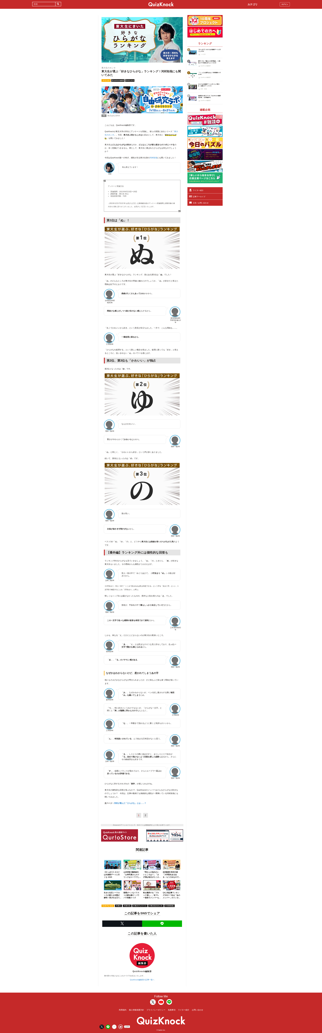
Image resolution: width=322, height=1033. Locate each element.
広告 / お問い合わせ (201, 203)
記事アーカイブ (199, 197)
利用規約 (122, 1010)
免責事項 (171, 1010)
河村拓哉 (153, 158)
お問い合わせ (197, 1010)
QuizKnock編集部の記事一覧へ (142, 980)
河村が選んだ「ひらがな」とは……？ (130, 803)
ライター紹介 (198, 190)
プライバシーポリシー (156, 1010)
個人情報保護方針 (136, 1010)
